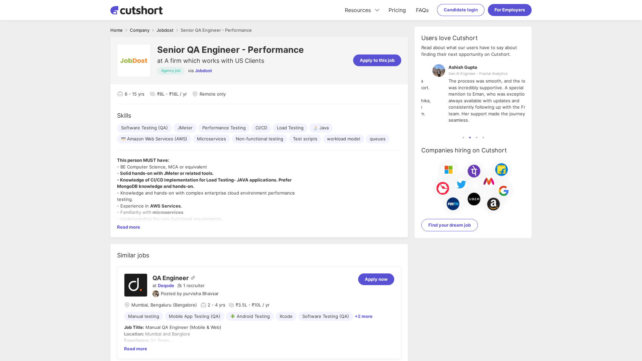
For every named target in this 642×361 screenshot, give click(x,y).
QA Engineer (170, 277)
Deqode (166, 285)
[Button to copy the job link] (193, 277)
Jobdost (203, 70)
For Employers (510, 9)
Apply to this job (377, 60)
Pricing (397, 10)
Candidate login (461, 9)
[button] (191, 285)
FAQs (422, 10)
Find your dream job (449, 225)
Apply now (376, 279)
